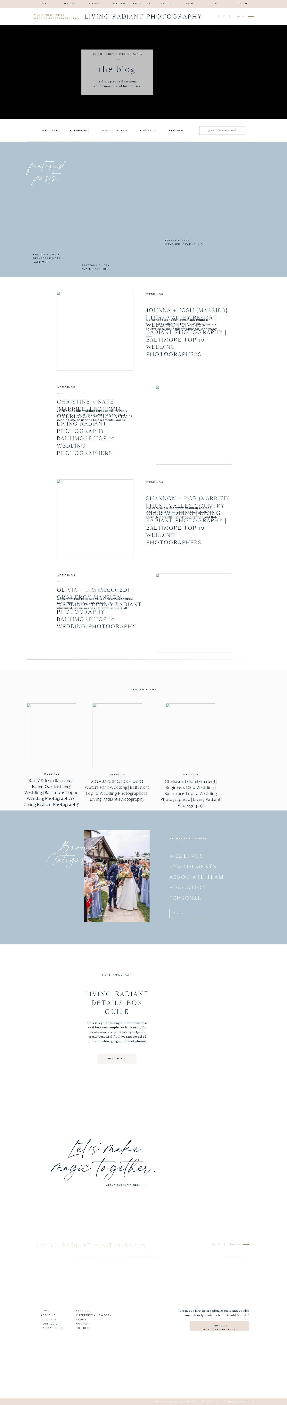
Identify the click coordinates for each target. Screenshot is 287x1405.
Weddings (154, 294)
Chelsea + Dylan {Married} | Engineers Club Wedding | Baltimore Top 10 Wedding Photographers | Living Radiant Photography (190, 793)
